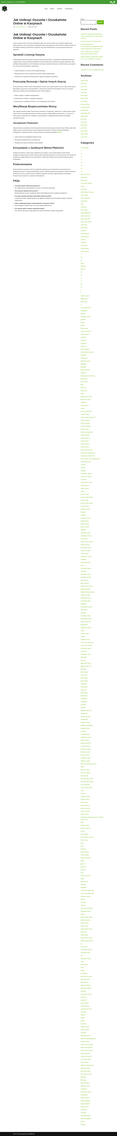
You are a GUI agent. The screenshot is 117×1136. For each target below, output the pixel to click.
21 (81, 260)
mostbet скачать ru (86, 737)
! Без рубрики (85, 147)
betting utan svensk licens (88, 376)
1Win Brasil (84, 177)
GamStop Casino (85, 574)
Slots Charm (84, 964)
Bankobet (83, 364)
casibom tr (84, 402)
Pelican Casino (85, 825)
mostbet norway (85, 722)
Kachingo (83, 613)
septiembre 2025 (85, 113)
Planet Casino (85, 855)
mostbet (83, 707)
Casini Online (84, 405)
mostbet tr (83, 731)
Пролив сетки (85, 1106)
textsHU (83, 1015)
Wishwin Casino (85, 1086)
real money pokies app (87, 890)
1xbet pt (83, 239)
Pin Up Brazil (84, 834)
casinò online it (85, 447)
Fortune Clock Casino (87, 541)
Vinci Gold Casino (86, 1059)
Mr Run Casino (85, 755)
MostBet (59, 132)
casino (82, 408)
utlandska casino (85, 1035)
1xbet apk (83, 207)
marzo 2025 (84, 131)
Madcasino (84, 657)
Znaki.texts (84, 1089)
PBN (82, 822)
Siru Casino (84, 946)
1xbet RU (83, 242)
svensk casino (85, 1003)
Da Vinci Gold (85, 494)
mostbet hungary (85, 716)
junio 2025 (84, 122)
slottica (83, 970)
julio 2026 (83, 83)
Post (82, 872)
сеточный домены (86, 1118)
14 (81, 162)
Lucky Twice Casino (86, 645)
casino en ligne (85, 414)
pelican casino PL (86, 828)
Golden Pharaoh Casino (87, 592)
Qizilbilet (83, 884)
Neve (14, 1134)
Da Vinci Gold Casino (87, 497)
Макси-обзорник (85, 1101)
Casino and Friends (86, 411)
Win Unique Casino (86, 1074)
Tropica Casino (85, 1026)
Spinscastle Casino (86, 994)
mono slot (83, 690)
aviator (83, 325)
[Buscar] (114, 2)
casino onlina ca (85, 438)
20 (81, 257)
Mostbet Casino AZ (86, 710)
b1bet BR (83, 355)
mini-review (84, 675)
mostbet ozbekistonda (87, 725)
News (82, 767)
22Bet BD (83, 266)
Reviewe (83, 902)
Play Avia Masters (86, 858)
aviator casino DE (86, 331)
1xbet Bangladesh (86, 213)
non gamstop (84, 775)
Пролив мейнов (85, 1103)
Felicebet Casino (85, 533)
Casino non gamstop (86, 432)
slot (82, 955)
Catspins (83, 470)
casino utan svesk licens (87, 456)
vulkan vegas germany (87, 1065)
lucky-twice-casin (85, 654)
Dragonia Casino (85, 518)
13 (81, 159)
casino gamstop (85, 423)
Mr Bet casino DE (86, 743)
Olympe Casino (85, 799)
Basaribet (83, 367)
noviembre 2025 (85, 107)
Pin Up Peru (84, 840)
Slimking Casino (85, 952)
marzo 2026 (84, 95)
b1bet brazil (84, 358)
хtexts (82, 1121)
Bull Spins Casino (86, 399)
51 (81, 284)
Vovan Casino (85, 1062)
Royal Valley (84, 935)
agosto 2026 (84, 80)
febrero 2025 (84, 134)
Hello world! (100, 69)
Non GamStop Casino (87, 778)
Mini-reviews (84, 678)
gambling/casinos (86, 562)
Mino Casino (84, 681)
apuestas (83, 319)
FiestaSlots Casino (86, 535)
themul (83, 1021)
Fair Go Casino (85, 527)
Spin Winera (84, 973)
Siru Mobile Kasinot (86, 949)
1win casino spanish (86, 183)
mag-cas (83, 660)
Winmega (83, 1080)
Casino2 (83, 464)
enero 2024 (84, 137)
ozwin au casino (85, 811)
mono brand (84, 687)
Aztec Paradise (85, 349)
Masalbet (83, 669)
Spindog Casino (85, 979)
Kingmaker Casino (86, 627)
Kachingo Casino (85, 615)
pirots (82, 846)
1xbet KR (83, 230)
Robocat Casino (85, 920)
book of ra (83, 387)
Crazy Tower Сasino (86, 482)
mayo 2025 (84, 125)
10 (81, 153)
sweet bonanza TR (86, 1009)
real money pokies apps (87, 893)
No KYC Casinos (85, 772)
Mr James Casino (86, 749)
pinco (82, 843)
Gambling (83, 559)
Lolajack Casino (85, 639)
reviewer (83, 905)
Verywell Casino (85, 1053)
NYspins (83, 793)
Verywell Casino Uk (86, 1056)
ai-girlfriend (84, 310)
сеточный (83, 1112)
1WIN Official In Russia (87, 192)
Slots (82, 961)
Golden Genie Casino (87, 586)
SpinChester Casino (86, 976)
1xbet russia (84, 245)
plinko (82, 860)
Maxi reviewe (84, 672)
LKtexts (83, 636)
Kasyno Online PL (86, 621)
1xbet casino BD (85, 219)
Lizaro (82, 630)
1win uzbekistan (85, 198)
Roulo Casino (85, 923)
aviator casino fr (85, 334)
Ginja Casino (84, 580)
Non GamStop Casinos (87, 781)
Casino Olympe (85, 435)
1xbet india (84, 224)
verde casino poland (86, 1047)
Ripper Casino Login (86, 917)
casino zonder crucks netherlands (90, 458)
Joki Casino (84, 609)
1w (81, 171)
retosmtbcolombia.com (21, 26)
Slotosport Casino (86, 958)
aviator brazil (84, 328)
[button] (54, 8)
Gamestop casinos (86, 568)
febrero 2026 (84, 98)
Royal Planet (84, 926)
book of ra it (84, 390)
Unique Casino (85, 1029)
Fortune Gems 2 (85, 544)
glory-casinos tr (85, 583)
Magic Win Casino (86, 663)
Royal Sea (84, 932)
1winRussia (84, 201)
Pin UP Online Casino (87, 837)
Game (82, 565)
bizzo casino (84, 381)
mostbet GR (84, 713)
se (81, 944)
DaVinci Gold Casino (87, 503)
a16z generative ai (86, 307)
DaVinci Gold (84, 500)
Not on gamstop (85, 784)
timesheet (83, 1023)
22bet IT (83, 269)
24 (81, 272)
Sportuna (83, 997)
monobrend (84, 698)
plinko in (83, 864)
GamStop (83, 571)
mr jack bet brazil (85, 746)
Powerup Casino (85, 875)
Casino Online (85, 441)
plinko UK (83, 866)
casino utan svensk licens (88, 453)
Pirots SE (83, 849)
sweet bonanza (85, 1006)
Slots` (82, 967)
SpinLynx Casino (85, 985)
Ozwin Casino (85, 814)
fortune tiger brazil (86, 547)
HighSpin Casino (85, 595)
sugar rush (84, 1000)
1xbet (82, 204)
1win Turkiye (84, 195)
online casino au (85, 805)
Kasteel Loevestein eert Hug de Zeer (91, 41)
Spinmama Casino (86, 988)
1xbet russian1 (85, 251)
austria (83, 322)
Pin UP (83, 831)
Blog (82, 384)
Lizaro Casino (85, 633)
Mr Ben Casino (85, 740)
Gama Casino (85, 553)
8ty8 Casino (84, 301)
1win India (84, 189)
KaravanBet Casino (86, 618)
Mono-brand (84, 693)
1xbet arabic (84, 210)
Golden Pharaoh (85, 589)
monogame (84, 701)
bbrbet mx (83, 373)
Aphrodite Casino (86, 316)
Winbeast (83, 1077)
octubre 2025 (84, 110)
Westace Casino (85, 1068)
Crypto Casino (85, 485)
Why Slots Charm (86, 1071)
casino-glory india (86, 461)
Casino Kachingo (85, 426)
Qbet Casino (84, 881)
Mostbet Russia (85, 728)
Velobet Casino (85, 1041)
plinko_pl (83, 869)
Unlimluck (83, 1032)
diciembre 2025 (85, 104)
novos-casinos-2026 (86, 787)
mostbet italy (84, 719)
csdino (82, 491)
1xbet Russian (85, 248)
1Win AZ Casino (85, 174)
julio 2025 (83, 119)
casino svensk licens (86, 450)
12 (81, 156)
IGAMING (83, 604)
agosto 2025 (84, 116)
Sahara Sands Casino (87, 940)
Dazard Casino (85, 506)
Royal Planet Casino (86, 929)
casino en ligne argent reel (88, 417)
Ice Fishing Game (86, 601)
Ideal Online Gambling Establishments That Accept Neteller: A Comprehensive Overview (92, 36)
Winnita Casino (85, 1083)
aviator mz (84, 343)
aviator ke (83, 340)
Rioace (83, 914)
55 (81, 287)
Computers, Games (86, 473)
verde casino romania (87, 1050)
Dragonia (83, 515)
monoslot (83, 704)
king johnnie (84, 624)
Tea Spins (83, 1012)
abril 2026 (83, 92)
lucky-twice (84, 651)
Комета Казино (85, 1097)
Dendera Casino (85, 509)
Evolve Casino (85, 524)
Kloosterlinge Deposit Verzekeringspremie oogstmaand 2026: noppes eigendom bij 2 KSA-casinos (92, 46)
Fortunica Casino (85, 550)
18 (81, 168)
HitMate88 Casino (86, 598)
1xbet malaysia (85, 233)
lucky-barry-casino (86, 648)
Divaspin (83, 512)
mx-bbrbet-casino (85, 758)
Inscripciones (68, 8)
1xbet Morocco (85, 236)
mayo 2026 (84, 89)
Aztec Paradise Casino (87, 352)
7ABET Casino (85, 296)
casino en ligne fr (85, 420)
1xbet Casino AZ (85, 216)
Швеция (83, 1124)
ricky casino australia (87, 908)
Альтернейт (84, 1095)
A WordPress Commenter (88, 69)
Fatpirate (83, 530)
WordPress (31, 1134)
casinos (83, 467)
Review (83, 899)
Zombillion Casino (86, 1092)
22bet (82, 263)
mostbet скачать (85, 734)
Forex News (84, 538)
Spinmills (83, 991)
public (82, 878)
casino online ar (85, 444)
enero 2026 (84, 101)
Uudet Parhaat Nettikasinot (88, 1038)
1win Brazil (84, 180)
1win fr (82, 186)
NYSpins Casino (85, 796)
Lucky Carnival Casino (87, 642)
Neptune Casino (85, 761)
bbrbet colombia (85, 370)
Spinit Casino (84, 982)
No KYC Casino (85, 770)
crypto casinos (85, 488)
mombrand (84, 684)
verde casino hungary (87, 1044)
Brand (82, 393)
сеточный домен (85, 1115)
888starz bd (84, 299)
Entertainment (85, 521)
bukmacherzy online (86, 396)
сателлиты (84, 1109)
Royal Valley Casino (86, 938)
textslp (82, 1018)
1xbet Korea (84, 227)
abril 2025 (83, 128)
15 (81, 165)
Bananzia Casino (85, 361)
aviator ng (83, 346)
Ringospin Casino (86, 911)
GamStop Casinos (86, 577)
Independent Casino (86, 607)
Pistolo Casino (85, 852)
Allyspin (83, 313)
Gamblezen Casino (86, 556)
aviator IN (83, 337)
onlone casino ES (86, 808)
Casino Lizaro (85, 429)
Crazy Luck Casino (86, 476)
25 (81, 275)
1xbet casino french (86, 221)
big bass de (84, 378)
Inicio (46, 8)
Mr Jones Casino (85, 752)
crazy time (83, 479)
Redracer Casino (85, 896)
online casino (84, 802)
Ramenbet (84, 887)
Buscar (83, 19)
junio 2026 (84, 86)
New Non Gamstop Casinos (88, 764)
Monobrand (84, 695)
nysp (82, 790)
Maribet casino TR (86, 666)
